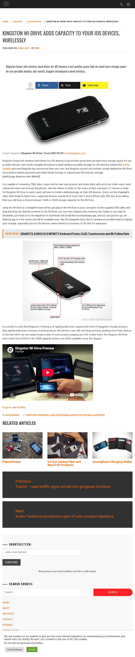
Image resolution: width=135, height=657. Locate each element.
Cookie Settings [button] (14, 649)
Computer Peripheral (37, 415)
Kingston (75, 415)
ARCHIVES (8, 613)
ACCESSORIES (12, 415)
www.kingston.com (75, 153)
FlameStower (11, 461)
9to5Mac (21, 407)
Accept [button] (31, 649)
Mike (37, 48)
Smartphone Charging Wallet (112, 461)
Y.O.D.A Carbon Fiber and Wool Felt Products (64, 463)
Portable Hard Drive (93, 415)
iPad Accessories (59, 415)
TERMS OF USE (10, 630)
